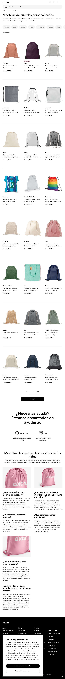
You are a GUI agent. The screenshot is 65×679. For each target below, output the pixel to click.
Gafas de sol (52, 648)
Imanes (50, 637)
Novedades (22, 631)
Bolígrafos (37, 631)
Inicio (4, 11)
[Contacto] (62, 671)
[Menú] (61, 2)
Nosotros (6, 634)
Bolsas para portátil (54, 634)
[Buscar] (4, 7)
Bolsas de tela (52, 631)
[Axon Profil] (6, 2)
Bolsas (8, 11)
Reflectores (52, 645)
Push (35, 529)
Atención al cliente (8, 631)
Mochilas (51, 654)
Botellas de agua (53, 642)
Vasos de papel (53, 651)
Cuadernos (37, 634)
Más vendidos (22, 634)
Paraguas (51, 640)
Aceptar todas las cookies (23, 666)
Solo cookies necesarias (23, 671)
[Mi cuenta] (49, 2)
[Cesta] (57, 2)
